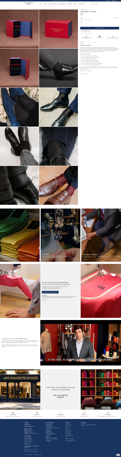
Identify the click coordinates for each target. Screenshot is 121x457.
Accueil (3, 8)
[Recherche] (91, 3)
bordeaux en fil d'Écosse (94, 60)
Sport (58, 3)
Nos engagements (68, 426)
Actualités (66, 428)
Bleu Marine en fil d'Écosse (94, 57)
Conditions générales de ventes (70, 440)
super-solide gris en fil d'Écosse (95, 65)
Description (82, 42)
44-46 (90, 19)
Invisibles (50, 3)
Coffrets (75, 3)
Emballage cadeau (112, 38)
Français (115, 0)
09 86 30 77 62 (48, 435)
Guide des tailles (116, 17)
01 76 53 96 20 (48, 429)
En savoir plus (44, 300)
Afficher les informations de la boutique (86, 33)
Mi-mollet (45, 3)
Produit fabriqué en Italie (99, 38)
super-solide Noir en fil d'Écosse (95, 62)
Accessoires (70, 3)
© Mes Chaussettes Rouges (28, 454)
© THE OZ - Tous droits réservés (37, 454)
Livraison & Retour (68, 432)
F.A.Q (66, 437)
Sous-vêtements (63, 3)
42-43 (86, 19)
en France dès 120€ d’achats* (86, 38)
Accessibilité (72, 439)
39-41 (82, 19)
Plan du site (67, 439)
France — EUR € (108, 0)
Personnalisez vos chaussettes (50, 292)
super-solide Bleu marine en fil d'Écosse (96, 63)
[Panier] (96, 3)
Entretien (94, 42)
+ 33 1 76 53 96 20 (55, 439)
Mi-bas (41, 3)
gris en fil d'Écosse (93, 59)
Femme (54, 3)
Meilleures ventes (81, 3)
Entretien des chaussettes (69, 435)
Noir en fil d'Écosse (94, 56)
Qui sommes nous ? (68, 424)
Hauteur (88, 42)
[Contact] (93, 3)
